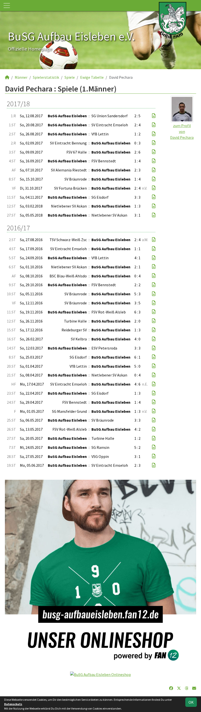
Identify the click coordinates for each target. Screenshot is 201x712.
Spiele (69, 77)
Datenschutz (13, 704)
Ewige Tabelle (92, 77)
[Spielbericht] (153, 116)
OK (191, 702)
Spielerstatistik (46, 77)
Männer (21, 77)
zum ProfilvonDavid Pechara (182, 131)
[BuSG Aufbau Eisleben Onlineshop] (100, 674)
